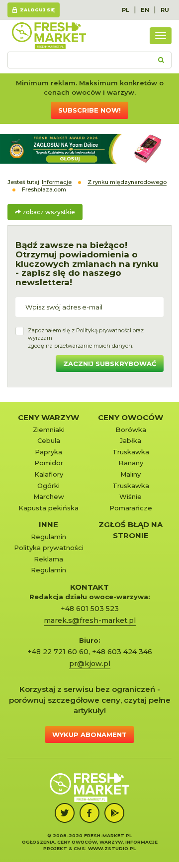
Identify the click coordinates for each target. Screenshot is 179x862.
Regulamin (48, 537)
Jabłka (130, 440)
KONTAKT (89, 587)
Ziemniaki (49, 429)
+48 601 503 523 (90, 608)
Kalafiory (48, 474)
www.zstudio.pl (112, 848)
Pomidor (48, 463)
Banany (130, 463)
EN (145, 9)
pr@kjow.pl (89, 663)
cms (79, 848)
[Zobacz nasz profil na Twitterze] (65, 813)
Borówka (130, 429)
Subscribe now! (89, 110)
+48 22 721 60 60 (58, 651)
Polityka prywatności (49, 548)
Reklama (48, 559)
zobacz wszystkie (48, 212)
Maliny (130, 474)
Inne (48, 524)
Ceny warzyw (48, 417)
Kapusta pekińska (48, 508)
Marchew (48, 496)
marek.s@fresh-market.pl (90, 620)
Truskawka (130, 452)
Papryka (48, 452)
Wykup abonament (89, 735)
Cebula (48, 440)
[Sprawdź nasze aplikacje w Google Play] (114, 813)
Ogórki (48, 486)
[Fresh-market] (48, 35)
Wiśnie (130, 496)
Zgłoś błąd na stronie (130, 530)
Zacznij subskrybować (109, 364)
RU (165, 9)
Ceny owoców (130, 417)
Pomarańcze (130, 508)
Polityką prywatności (103, 330)
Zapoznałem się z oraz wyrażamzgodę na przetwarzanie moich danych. (86, 338)
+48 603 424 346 (122, 651)
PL (125, 9)
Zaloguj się (37, 9)
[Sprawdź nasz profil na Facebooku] (89, 813)
